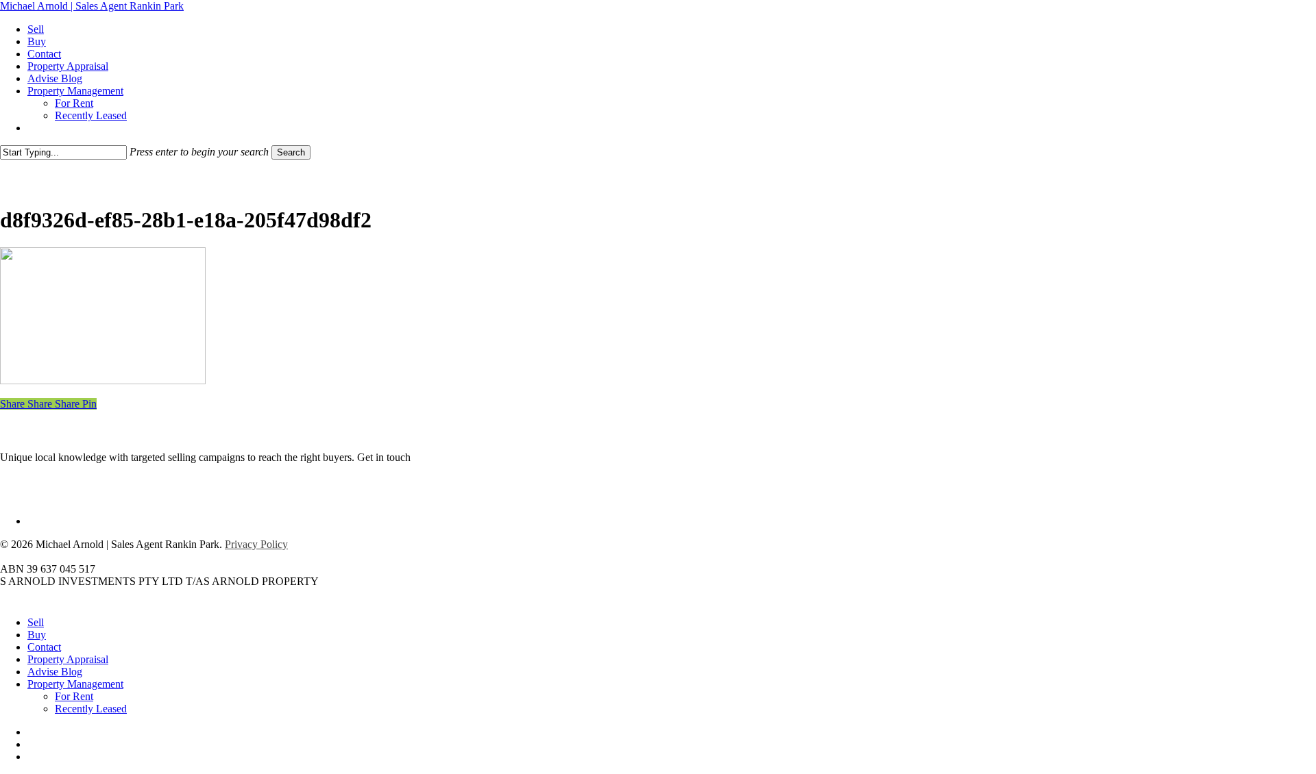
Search (291, 152)
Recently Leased (91, 708)
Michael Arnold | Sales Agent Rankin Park (92, 6)
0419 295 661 (443, 457)
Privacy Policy (256, 544)
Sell (35, 622)
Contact (44, 647)
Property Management (75, 684)
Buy (36, 634)
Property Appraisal (67, 659)
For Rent (74, 696)
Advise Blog (54, 671)
